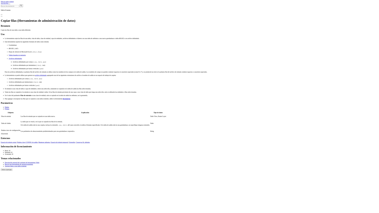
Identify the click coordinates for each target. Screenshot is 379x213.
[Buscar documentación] (21, 5)
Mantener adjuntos (44, 142)
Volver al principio (7, 169)
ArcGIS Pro (5, 3)
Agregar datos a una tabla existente (15, 166)
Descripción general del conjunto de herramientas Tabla (22, 162)
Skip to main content (7, 1)
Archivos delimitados (15, 58)
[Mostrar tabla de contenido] (1, 16)
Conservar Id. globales (83, 142)
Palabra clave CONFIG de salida (27, 142)
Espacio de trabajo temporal (59, 142)
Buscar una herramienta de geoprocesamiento (19, 164)
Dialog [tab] (7, 107)
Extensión (72, 142)
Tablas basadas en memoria (17, 55)
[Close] (1, 14)
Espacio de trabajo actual (8, 142)
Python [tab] (7, 109)
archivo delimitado (41, 75)
